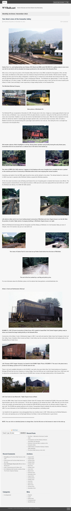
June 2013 (30, 469)
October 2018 (31, 462)
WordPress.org (31, 502)
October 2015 (31, 467)
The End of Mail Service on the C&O (36, 450)
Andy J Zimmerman (8, 467)
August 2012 (31, 476)
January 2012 (31, 477)
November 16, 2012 (20, 21)
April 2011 (30, 483)
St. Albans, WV (18, 467)
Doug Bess (11, 21)
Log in (29, 496)
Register (30, 495)
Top (69, 508)
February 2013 (31, 472)
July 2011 (30, 481)
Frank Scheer (7, 460)
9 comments (65, 21)
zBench (30, 508)
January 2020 (31, 460)
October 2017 (31, 464)
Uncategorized (7, 495)
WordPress (37, 508)
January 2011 (31, 486)
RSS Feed (15, 430)
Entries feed (31, 498)
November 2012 (32, 474)
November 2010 (32, 488)
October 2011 (31, 479)
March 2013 (31, 470)
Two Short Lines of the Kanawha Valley (16, 19)
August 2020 (31, 458)
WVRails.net (8, 7)
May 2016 (30, 465)
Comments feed (31, 500)
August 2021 (31, 457)
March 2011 (31, 484)
